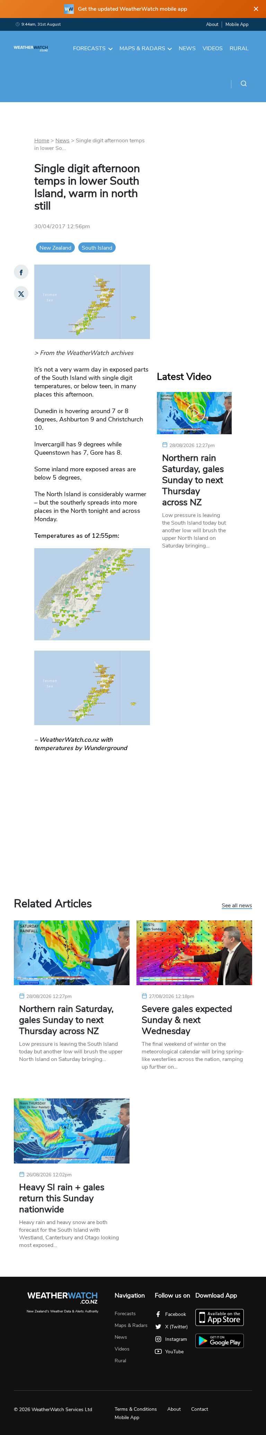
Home (41, 140)
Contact (199, 1409)
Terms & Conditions (136, 1409)
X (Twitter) (176, 1326)
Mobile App (237, 24)
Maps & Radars (142, 48)
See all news (237, 906)
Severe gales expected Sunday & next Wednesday (187, 1020)
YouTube (174, 1351)
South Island (97, 248)
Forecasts (89, 48)
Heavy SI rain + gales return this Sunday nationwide (61, 1198)
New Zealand (55, 248)
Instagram (176, 1339)
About (212, 24)
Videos (213, 48)
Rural (239, 48)
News (187, 48)
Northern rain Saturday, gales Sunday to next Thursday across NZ (193, 480)
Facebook (175, 1314)
